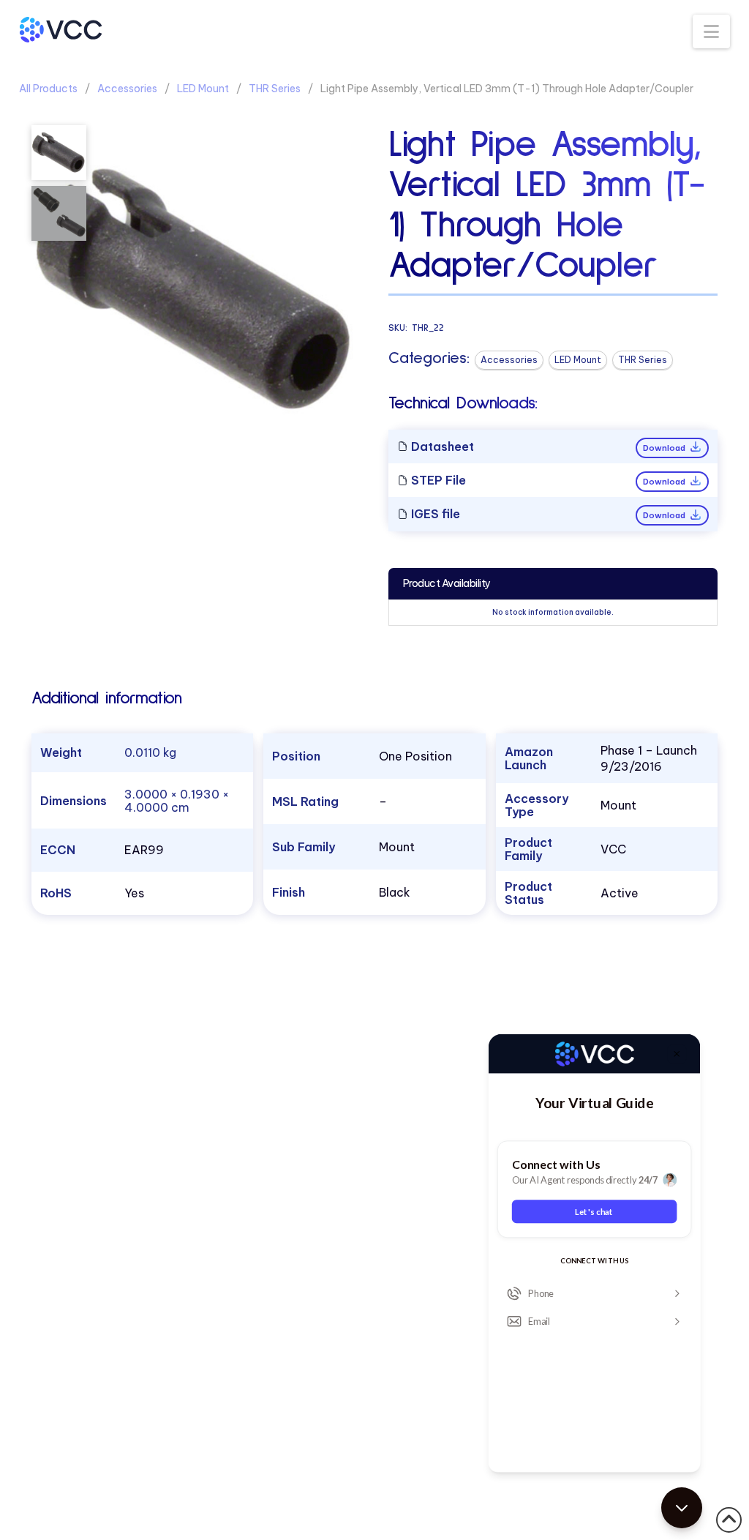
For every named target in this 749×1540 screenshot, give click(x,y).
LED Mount (203, 88)
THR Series (275, 88)
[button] (711, 31)
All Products (48, 88)
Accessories (127, 88)
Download (665, 448)
